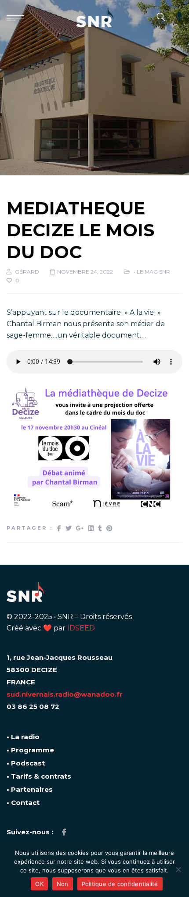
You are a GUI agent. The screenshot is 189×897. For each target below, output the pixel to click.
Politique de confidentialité (120, 883)
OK (39, 883)
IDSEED (81, 628)
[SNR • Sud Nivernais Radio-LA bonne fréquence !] (94, 17)
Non (63, 883)
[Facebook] (64, 832)
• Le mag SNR (152, 271)
